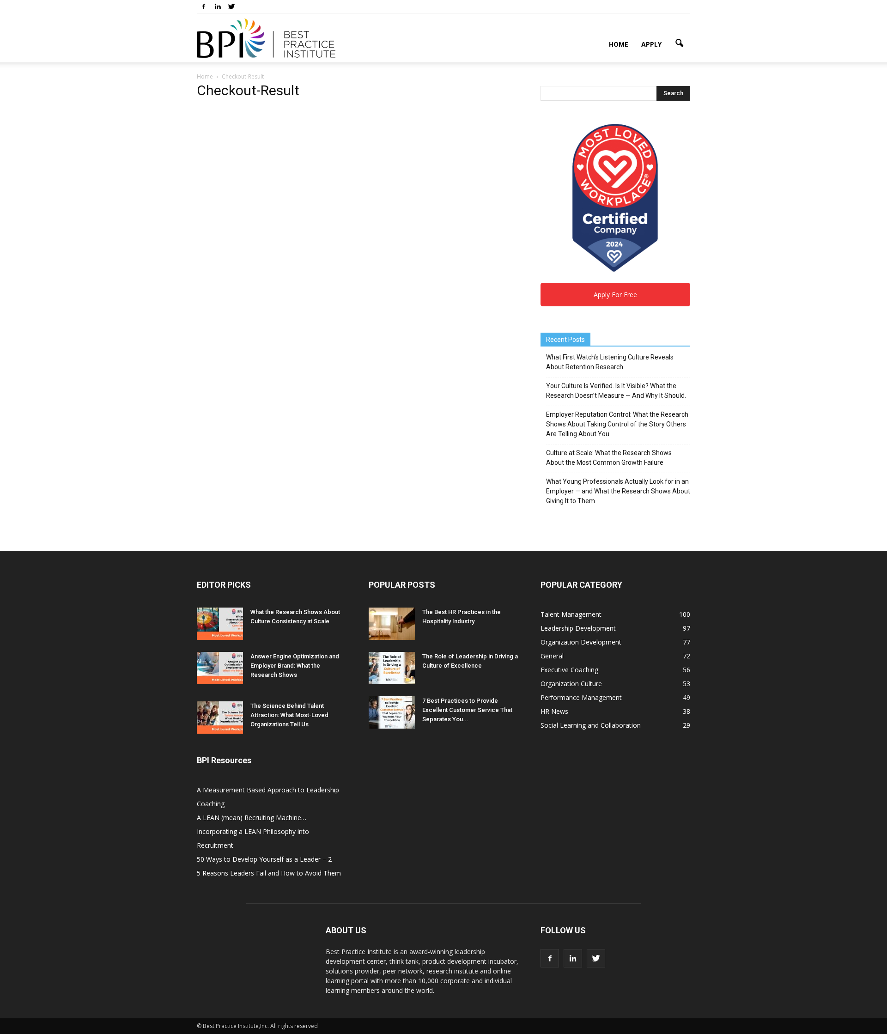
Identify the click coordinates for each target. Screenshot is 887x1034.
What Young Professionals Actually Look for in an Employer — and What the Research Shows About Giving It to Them (618, 491)
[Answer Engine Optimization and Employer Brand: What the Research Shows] (220, 668)
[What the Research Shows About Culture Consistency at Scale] (220, 624)
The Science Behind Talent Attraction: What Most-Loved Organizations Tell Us (289, 715)
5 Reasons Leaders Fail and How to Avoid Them (269, 873)
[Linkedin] (218, 6)
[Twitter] (231, 6)
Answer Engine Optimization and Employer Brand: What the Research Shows (294, 665)
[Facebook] (204, 6)
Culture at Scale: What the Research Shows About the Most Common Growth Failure (609, 457)
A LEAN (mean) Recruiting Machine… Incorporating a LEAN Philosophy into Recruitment (253, 831)
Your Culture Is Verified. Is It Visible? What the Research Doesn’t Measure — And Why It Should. (616, 390)
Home (618, 44)
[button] (679, 43)
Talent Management (571, 614)
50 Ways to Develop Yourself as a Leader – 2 (264, 859)
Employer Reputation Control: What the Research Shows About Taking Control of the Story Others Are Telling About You (617, 424)
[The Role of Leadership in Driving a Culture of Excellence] (392, 668)
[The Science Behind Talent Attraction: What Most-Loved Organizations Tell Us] (220, 717)
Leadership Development (578, 628)
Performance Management (581, 697)
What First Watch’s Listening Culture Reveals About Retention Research (610, 362)
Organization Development (581, 642)
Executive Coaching (569, 669)
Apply (651, 44)
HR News (554, 711)
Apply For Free (615, 294)
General (552, 655)
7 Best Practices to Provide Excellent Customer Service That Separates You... (467, 710)
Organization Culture (571, 683)
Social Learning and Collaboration (591, 725)
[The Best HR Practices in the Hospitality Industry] (392, 624)
